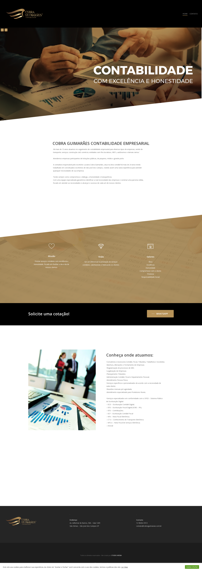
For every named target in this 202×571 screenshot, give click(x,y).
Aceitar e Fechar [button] (192, 567)
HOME (185, 14)
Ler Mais (124, 567)
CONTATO (194, 14)
